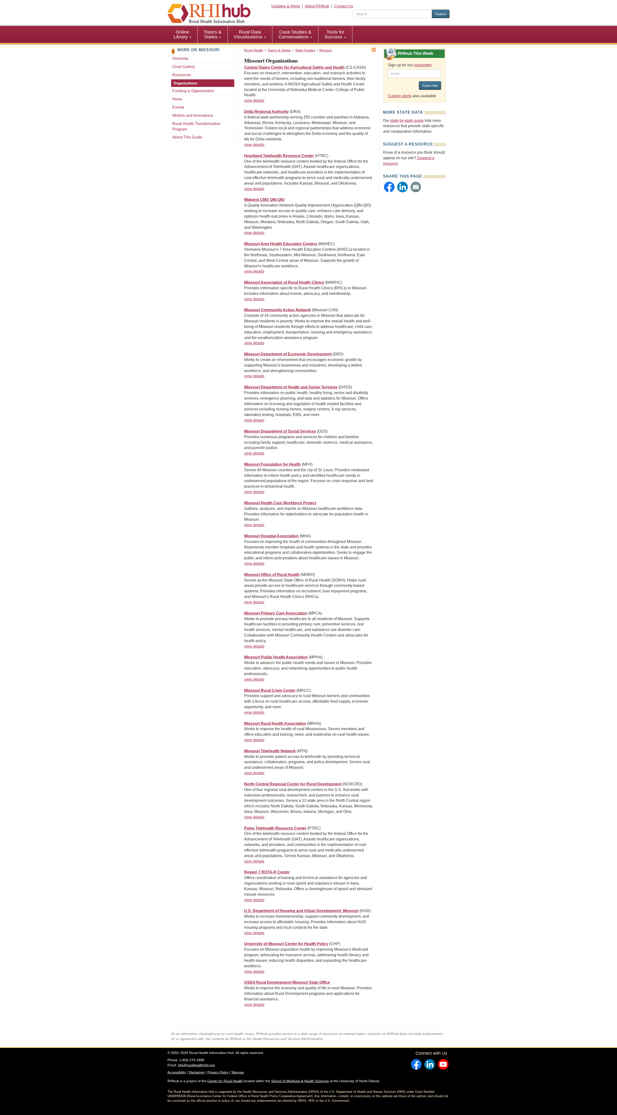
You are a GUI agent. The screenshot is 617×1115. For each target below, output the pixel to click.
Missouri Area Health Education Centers (280, 244)
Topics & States (212, 34)
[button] (389, 187)
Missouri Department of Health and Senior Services (290, 387)
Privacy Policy (218, 1072)
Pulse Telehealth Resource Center (275, 828)
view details (254, 100)
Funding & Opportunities (193, 91)
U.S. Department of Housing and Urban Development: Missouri (301, 911)
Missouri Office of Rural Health (272, 575)
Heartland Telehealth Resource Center (279, 156)
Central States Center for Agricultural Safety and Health (294, 67)
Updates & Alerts (285, 6)
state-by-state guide (407, 120)
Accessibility (177, 1072)
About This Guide (187, 137)
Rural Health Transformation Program (196, 126)
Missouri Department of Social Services (280, 431)
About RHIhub (317, 6)
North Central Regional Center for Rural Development (293, 784)
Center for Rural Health (225, 1081)
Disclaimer (197, 1072)
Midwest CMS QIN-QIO (264, 200)
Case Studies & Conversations (294, 34)
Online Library (181, 34)
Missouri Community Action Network (277, 310)
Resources (181, 75)
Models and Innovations (192, 115)
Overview (180, 58)
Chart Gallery (183, 67)
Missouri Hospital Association (271, 536)
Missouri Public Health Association (276, 657)
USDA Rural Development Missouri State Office (287, 982)
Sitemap (237, 1072)
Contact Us (343, 6)
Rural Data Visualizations (249, 34)
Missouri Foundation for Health (272, 464)
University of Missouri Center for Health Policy (286, 944)
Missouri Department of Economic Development (288, 354)
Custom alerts (399, 96)
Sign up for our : (410, 65)
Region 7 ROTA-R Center (267, 872)
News (177, 99)
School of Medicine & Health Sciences (300, 1081)
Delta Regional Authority (266, 112)
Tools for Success (334, 34)
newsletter (422, 65)
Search (440, 14)
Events (178, 107)
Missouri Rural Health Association (275, 723)
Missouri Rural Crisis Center (269, 690)
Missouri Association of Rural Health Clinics (284, 282)
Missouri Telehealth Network (270, 751)
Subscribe (430, 85)
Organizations (185, 83)
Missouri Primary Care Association (275, 613)
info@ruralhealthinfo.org (196, 1065)
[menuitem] (183, 34)
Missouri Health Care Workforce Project (280, 503)
